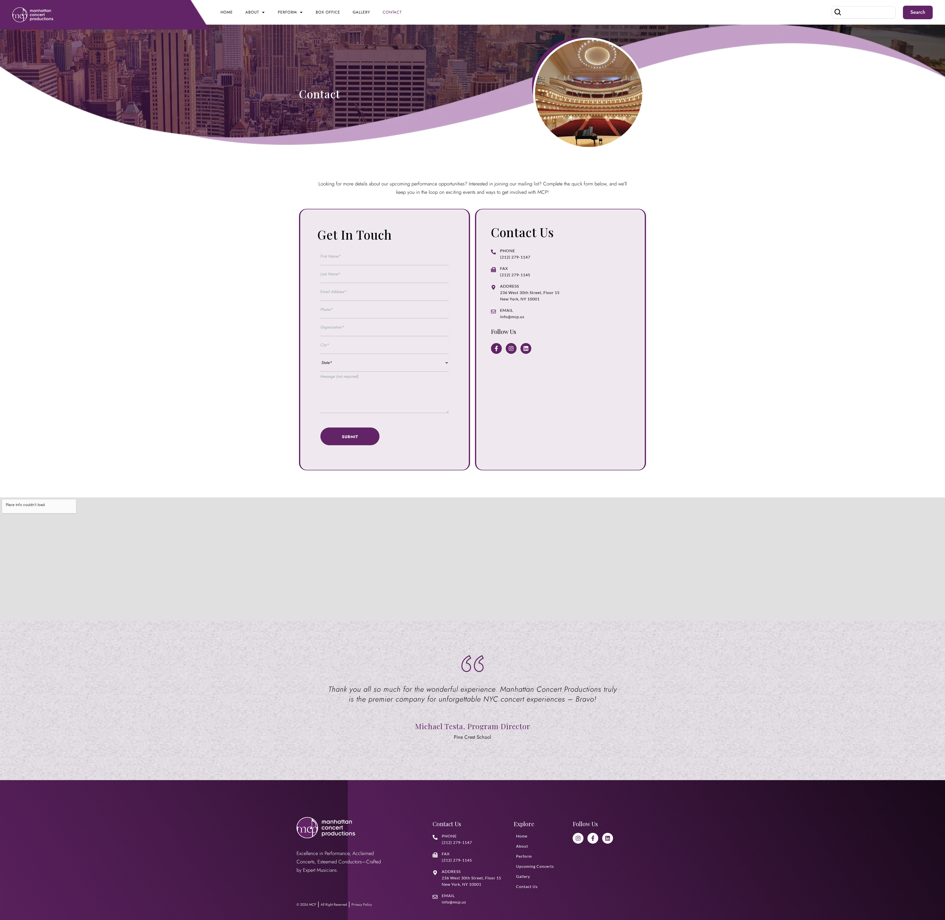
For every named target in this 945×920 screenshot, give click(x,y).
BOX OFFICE (328, 12)
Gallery (361, 12)
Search (917, 12)
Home (226, 12)
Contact (392, 12)
